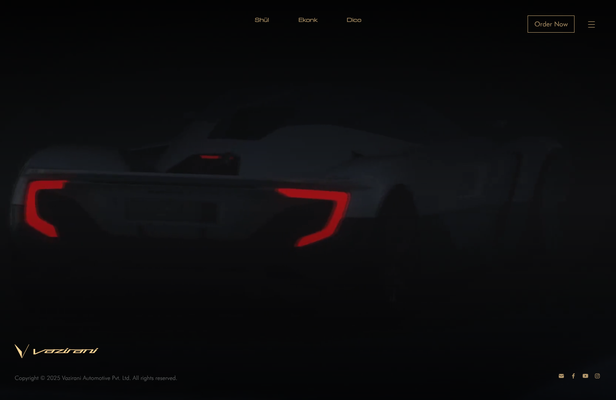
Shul (262, 19)
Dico (354, 19)
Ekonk (307, 19)
